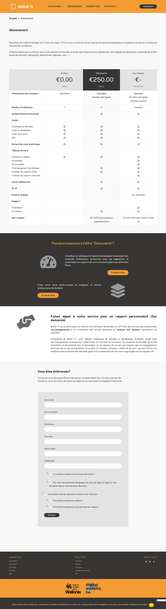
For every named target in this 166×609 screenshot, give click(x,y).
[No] (162, 605)
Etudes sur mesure (82, 570)
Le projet (12, 567)
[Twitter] (154, 562)
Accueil (13, 18)
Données (78, 561)
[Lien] (21, 6)
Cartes (77, 564)
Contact (12, 570)
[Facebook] (150, 562)
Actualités (13, 561)
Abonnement (27, 18)
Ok (151, 605)
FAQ (10, 574)
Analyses (78, 567)
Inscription (13, 564)
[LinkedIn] (146, 562)
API (76, 574)
